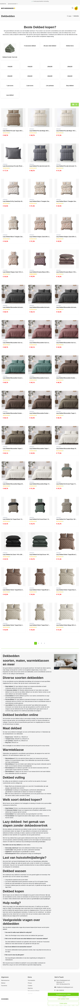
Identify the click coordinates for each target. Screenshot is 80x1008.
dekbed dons (67, 32)
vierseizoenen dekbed (11, 32)
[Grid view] (73, 104)
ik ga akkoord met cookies (63, 994)
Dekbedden (34, 8)
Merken (3, 983)
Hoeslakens (42, 8)
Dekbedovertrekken (22, 8)
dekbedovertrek (73, 34)
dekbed (10, 668)
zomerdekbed (55, 31)
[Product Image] (13, 117)
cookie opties (63, 1003)
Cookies (30, 985)
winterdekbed (68, 31)
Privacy (30, 983)
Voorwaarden (31, 980)
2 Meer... (63, 8)
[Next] (44, 643)
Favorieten (4, 985)
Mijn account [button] (13, 3)
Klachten (30, 988)
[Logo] (8, 8)
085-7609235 (60, 990)
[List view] (76, 104)
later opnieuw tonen (63, 999)
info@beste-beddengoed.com (64, 987)
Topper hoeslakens (53, 8)
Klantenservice (5, 980)
